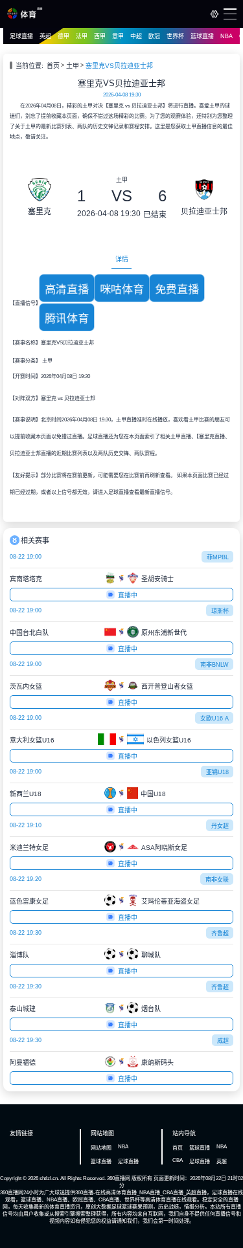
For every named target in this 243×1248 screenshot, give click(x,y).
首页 (53, 65)
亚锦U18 (217, 772)
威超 (223, 1041)
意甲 (118, 36)
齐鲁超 (220, 933)
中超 (136, 36)
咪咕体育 (122, 289)
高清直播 (66, 289)
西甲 (100, 36)
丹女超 (220, 826)
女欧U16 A (214, 718)
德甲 (63, 36)
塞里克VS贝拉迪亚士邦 (119, 65)
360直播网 (118, 1178)
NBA (226, 36)
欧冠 (154, 36)
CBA (177, 1160)
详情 (121, 259)
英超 (45, 36)
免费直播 (177, 289)
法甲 (81, 36)
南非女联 (217, 879)
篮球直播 (202, 36)
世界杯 (175, 36)
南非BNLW (214, 665)
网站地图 (101, 1148)
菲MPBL (218, 557)
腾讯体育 (66, 318)
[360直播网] (24, 17)
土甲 (72, 65)
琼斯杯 (220, 611)
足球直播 (21, 36)
